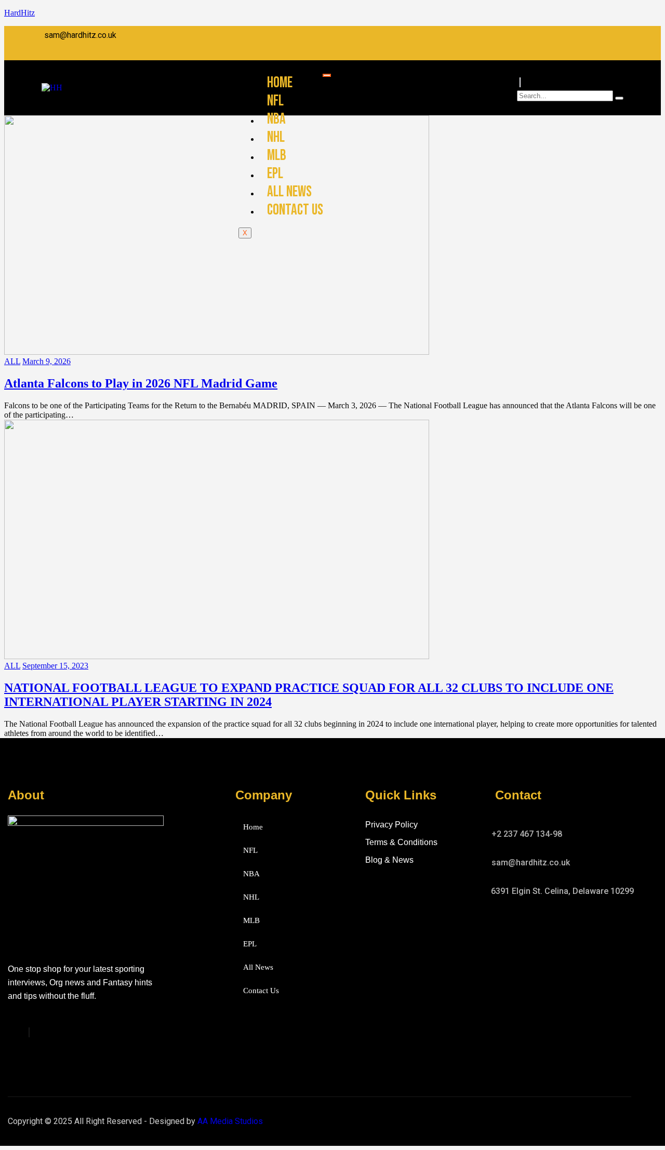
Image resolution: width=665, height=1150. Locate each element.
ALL (12, 361)
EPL (275, 174)
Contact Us (295, 210)
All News (289, 192)
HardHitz (19, 12)
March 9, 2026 (46, 361)
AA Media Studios (230, 1121)
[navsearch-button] (520, 82)
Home (279, 83)
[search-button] (619, 98)
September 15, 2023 (55, 665)
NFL (275, 101)
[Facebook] (29, 1032)
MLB (276, 155)
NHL (276, 137)
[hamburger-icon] (327, 75)
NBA (276, 119)
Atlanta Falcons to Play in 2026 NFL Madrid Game (140, 383)
